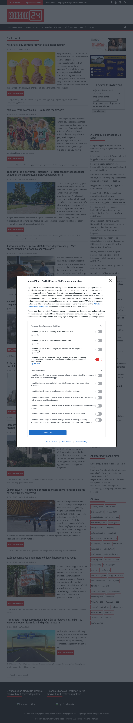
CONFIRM (48, 433)
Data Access (66, 442)
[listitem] (66, 326)
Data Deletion (51, 442)
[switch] (98, 331)
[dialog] (66, 361)
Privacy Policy (81, 442)
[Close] (111, 281)
